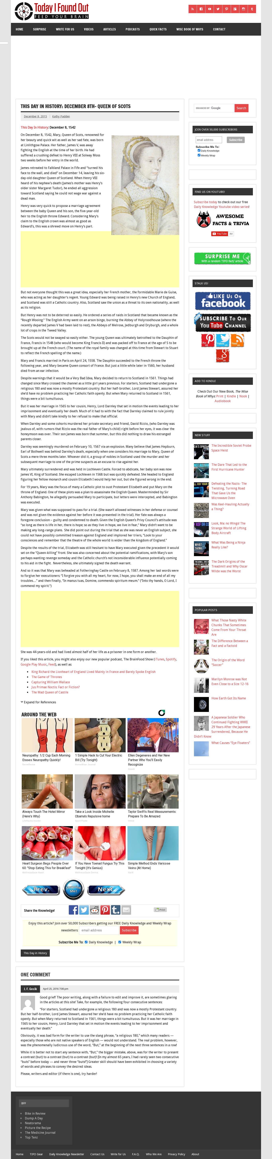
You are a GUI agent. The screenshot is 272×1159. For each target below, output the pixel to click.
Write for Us (65, 29)
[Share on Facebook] (73, 910)
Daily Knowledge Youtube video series (221, 207)
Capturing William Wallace (50, 682)
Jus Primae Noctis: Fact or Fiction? (55, 687)
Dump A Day (34, 1118)
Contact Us (97, 1154)
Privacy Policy (176, 1154)
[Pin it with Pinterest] (105, 910)
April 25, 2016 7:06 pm (55, 988)
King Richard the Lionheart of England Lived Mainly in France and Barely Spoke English (93, 672)
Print (219, 396)
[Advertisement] (136, 66)
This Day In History (34, 127)
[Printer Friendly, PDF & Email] (161, 911)
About (195, 1154)
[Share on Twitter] (84, 910)
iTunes (159, 659)
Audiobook (223, 401)
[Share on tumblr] (115, 910)
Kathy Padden (61, 116)
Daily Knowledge (101, 942)
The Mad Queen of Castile (49, 692)
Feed (51, 664)
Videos (89, 29)
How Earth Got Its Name (228, 698)
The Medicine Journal (40, 1133)
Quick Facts (158, 29)
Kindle (231, 396)
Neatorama (33, 1123)
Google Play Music (34, 664)
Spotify (171, 659)
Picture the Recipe (38, 1128)
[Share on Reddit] (94, 910)
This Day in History (35, 953)
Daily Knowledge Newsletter (66, 1154)
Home (19, 29)
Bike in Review (35, 1113)
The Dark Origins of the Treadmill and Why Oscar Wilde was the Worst (229, 566)
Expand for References (40, 702)
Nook (243, 396)
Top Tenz (31, 1137)
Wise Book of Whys (189, 29)
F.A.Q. (136, 1154)
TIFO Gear (36, 1154)
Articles (109, 29)
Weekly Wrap (131, 942)
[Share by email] (126, 910)
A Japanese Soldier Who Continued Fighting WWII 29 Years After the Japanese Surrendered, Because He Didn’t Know (222, 726)
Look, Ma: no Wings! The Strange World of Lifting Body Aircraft (228, 528)
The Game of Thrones (46, 677)
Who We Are (153, 1154)
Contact (219, 29)
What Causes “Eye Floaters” (230, 743)
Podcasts (133, 29)
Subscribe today (205, 202)
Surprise (39, 29)
